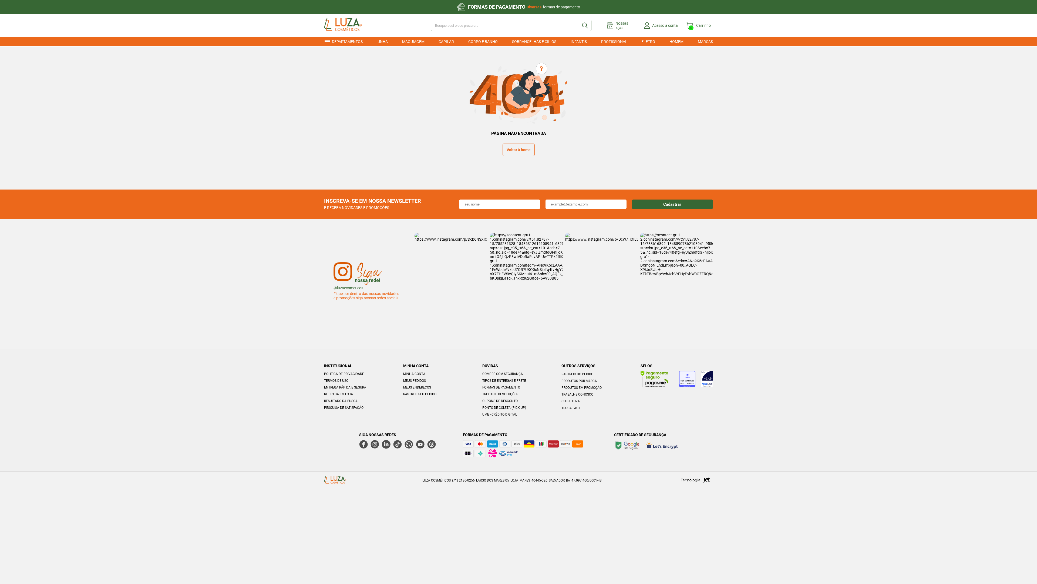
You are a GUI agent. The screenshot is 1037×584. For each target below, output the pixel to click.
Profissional (614, 41)
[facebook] (363, 444)
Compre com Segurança (502, 374)
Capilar (446, 41)
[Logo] (350, 25)
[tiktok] (397, 444)
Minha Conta (414, 374)
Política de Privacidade (344, 374)
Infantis (579, 41)
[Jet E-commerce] (695, 481)
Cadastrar (672, 204)
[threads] (431, 444)
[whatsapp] (409, 444)
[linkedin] (386, 444)
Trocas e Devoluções (500, 394)
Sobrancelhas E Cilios (534, 41)
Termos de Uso (336, 381)
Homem (676, 41)
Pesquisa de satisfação (343, 408)
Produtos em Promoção (581, 388)
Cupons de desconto (500, 401)
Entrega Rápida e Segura (345, 387)
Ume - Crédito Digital (499, 414)
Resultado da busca (341, 401)
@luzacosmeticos (348, 288)
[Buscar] (584, 25)
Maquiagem (413, 41)
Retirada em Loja (338, 394)
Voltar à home (519, 150)
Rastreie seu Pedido (419, 394)
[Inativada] (707, 380)
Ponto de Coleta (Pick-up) (504, 408)
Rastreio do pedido (577, 374)
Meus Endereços (417, 387)
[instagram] (375, 444)
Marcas (705, 41)
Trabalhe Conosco (577, 394)
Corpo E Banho (483, 41)
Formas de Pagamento (501, 387)
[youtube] (420, 444)
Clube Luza (570, 401)
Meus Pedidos (414, 381)
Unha (383, 41)
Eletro (648, 41)
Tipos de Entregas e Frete (504, 381)
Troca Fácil (571, 408)
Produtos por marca (579, 381)
